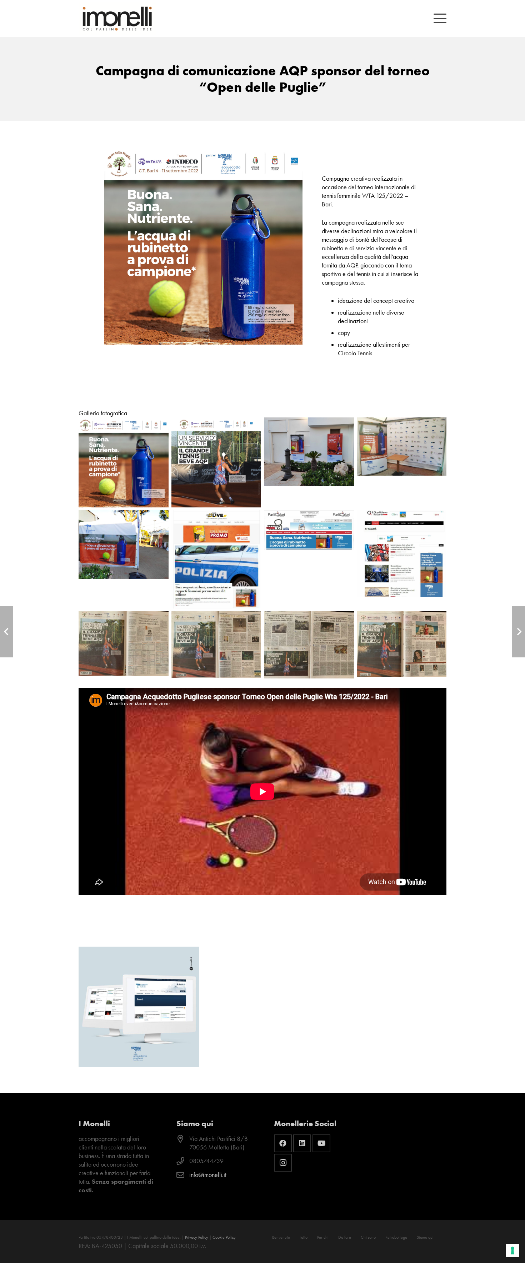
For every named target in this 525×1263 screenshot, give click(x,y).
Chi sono (368, 1237)
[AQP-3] (124, 559)
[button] (440, 18)
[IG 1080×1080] (124, 462)
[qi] (402, 559)
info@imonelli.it (207, 1175)
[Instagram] (283, 1163)
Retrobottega (396, 1237)
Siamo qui (425, 1237)
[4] (124, 644)
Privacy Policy (196, 1237)
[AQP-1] (309, 462)
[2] (309, 644)
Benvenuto (281, 1237)
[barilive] (216, 559)
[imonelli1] (117, 18)
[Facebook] (283, 1143)
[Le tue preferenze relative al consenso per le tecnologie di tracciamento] (512, 1250)
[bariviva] (309, 559)
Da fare (344, 1237)
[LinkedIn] (302, 1143)
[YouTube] (321, 1143)
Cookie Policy (224, 1237)
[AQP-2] (402, 462)
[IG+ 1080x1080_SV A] (216, 462)
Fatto (304, 1237)
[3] (402, 644)
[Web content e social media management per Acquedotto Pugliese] (139, 1007)
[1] (216, 644)
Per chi (323, 1237)
